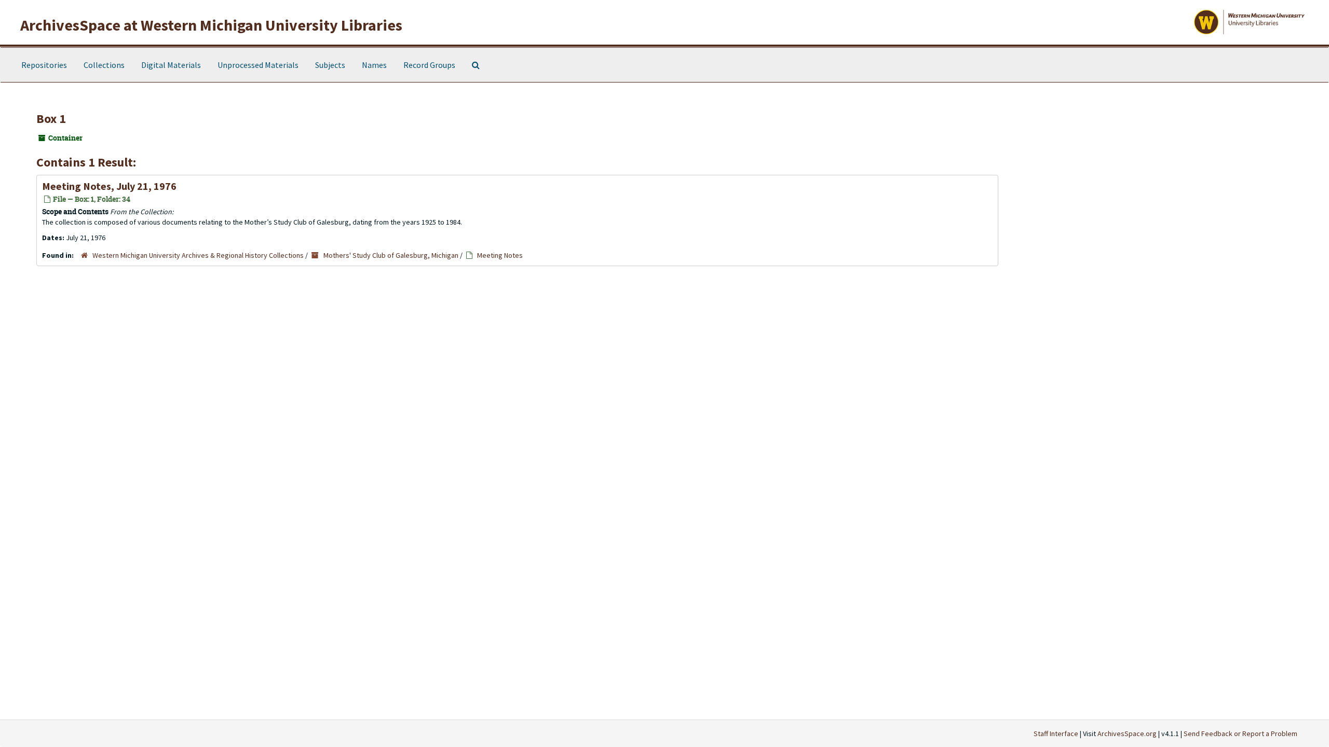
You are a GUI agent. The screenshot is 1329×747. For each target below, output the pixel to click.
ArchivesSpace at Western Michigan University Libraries (211, 25)
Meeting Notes (500, 255)
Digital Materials (171, 65)
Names (374, 65)
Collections (104, 65)
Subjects (330, 65)
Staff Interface (1056, 733)
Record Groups (429, 65)
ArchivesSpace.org (1127, 733)
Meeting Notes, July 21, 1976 (109, 185)
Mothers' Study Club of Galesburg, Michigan (390, 255)
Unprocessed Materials (258, 65)
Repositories (44, 65)
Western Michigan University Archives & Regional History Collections (198, 255)
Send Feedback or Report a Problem (1240, 733)
